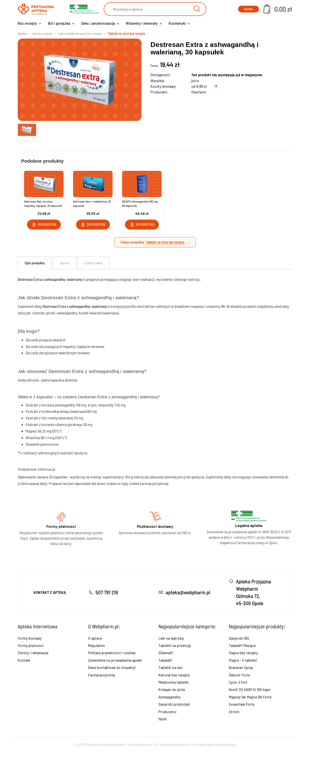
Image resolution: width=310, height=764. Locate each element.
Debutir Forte (239, 674)
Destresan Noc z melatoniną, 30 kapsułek (92, 203)
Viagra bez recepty (243, 652)
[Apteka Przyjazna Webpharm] (36, 9)
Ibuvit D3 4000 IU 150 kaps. (250, 689)
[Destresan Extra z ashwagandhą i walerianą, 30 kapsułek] (28, 130)
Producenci (167, 711)
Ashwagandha (169, 696)
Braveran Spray (241, 667)
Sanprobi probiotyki (174, 704)
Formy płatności (31, 645)
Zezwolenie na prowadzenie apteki (115, 660)
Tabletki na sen (170, 667)
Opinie (64, 263)
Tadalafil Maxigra (242, 645)
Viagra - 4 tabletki (243, 660)
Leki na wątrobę (171, 638)
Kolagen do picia (171, 689)
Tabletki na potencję (174, 645)
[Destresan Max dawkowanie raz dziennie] (44, 184)
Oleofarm (198, 91)
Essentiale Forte (241, 704)
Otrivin (234, 711)
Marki (162, 718)
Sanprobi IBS (239, 638)
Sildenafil (165, 652)
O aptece (95, 638)
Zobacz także (93, 263)
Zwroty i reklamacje (33, 652)
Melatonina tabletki (173, 682)
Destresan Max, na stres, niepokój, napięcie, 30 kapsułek (43, 203)
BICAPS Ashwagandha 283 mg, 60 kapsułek (140, 203)
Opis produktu (35, 263)
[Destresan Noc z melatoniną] (93, 184)
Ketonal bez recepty (174, 674)
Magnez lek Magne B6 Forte (250, 696)
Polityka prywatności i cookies (112, 652)
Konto (248, 9)
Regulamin (96, 645)
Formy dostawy (30, 638)
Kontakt (24, 660)
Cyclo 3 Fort (238, 682)
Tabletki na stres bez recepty (165, 242)
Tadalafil (165, 660)
